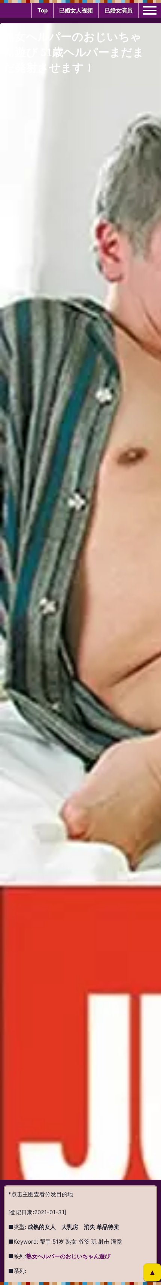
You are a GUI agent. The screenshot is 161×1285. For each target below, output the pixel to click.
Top (42, 10)
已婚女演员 (118, 10)
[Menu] (149, 10)
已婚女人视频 (76, 10)
